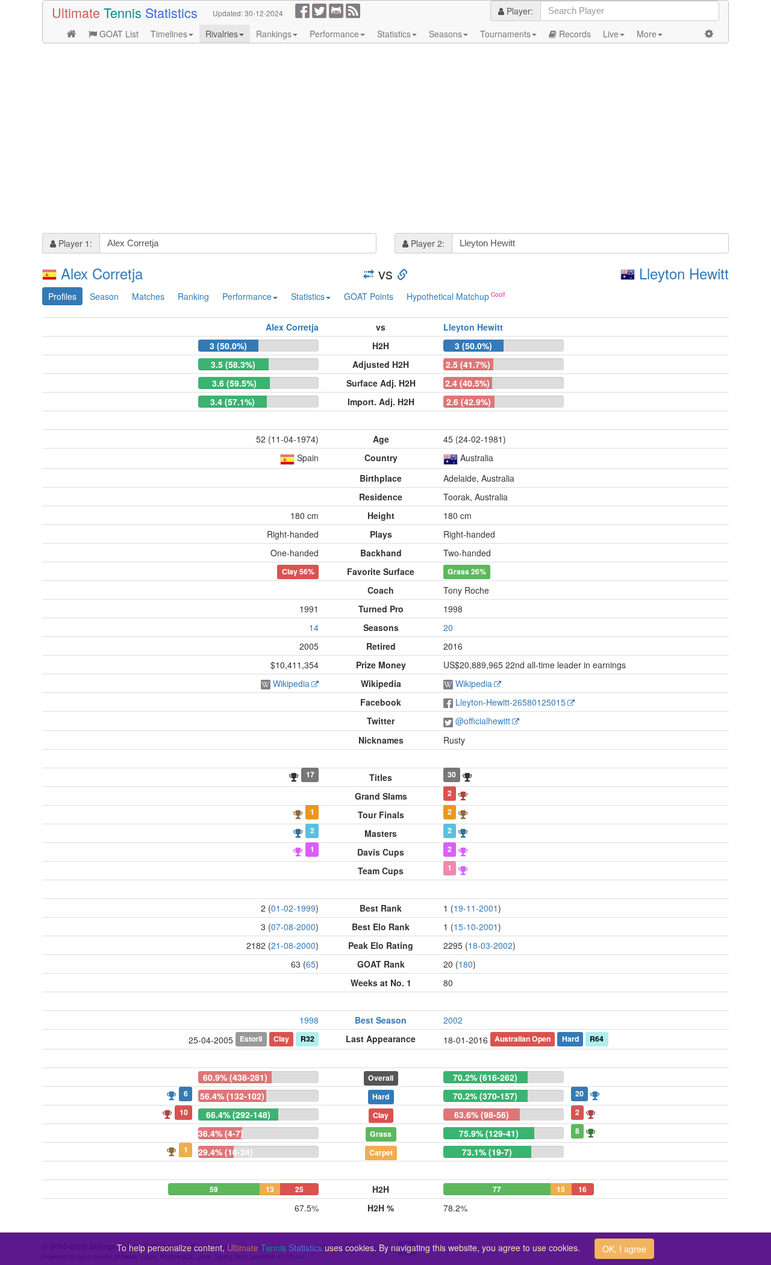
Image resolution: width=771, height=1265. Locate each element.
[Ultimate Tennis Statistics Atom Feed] (353, 10)
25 (299, 1189)
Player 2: (426, 243)
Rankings (274, 34)
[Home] (72, 34)
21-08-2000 (293, 945)
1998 (309, 1020)
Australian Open (523, 1039)
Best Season (381, 1020)
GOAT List (118, 34)
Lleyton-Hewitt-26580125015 (510, 702)
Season (104, 296)
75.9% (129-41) (489, 1133)
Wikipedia (291, 683)
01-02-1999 (293, 908)
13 (270, 1189)
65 (311, 964)
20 (448, 627)
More (647, 34)
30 (452, 774)
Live (611, 34)
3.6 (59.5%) (234, 383)
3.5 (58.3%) (233, 364)
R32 (307, 1039)
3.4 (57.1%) (232, 402)
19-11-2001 (476, 908)
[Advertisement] (385, 139)
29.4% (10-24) (225, 1152)
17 (310, 774)
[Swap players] (368, 273)
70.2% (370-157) (485, 1096)
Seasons (445, 34)
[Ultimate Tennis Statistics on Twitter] (319, 10)
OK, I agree (624, 1249)
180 (465, 964)
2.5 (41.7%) (468, 364)
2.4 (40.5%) (467, 383)
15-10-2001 (476, 927)
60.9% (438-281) (235, 1077)
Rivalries (221, 34)
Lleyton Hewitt (684, 273)
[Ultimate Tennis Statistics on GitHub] (336, 10)
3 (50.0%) (228, 346)
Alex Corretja (102, 273)
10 (183, 1112)
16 (582, 1189)
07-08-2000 (293, 927)
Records (574, 34)
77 (497, 1189)
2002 (453, 1020)
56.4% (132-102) (232, 1096)
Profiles (62, 296)
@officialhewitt (482, 721)
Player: (518, 11)
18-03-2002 (490, 945)
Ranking (193, 296)
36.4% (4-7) (220, 1133)
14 (314, 627)
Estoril (251, 1039)
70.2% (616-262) (485, 1077)
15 (561, 1189)
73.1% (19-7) (487, 1152)
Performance (334, 34)
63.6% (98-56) (481, 1114)
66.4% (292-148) (238, 1114)
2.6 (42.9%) (468, 402)
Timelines (169, 34)
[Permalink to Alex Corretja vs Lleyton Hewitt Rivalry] (402, 273)
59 (214, 1189)
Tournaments (505, 34)
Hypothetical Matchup (448, 296)
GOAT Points (368, 296)
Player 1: (74, 243)
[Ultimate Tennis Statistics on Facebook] (302, 10)
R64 (597, 1039)
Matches (148, 296)
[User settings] (709, 34)
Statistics (394, 34)
